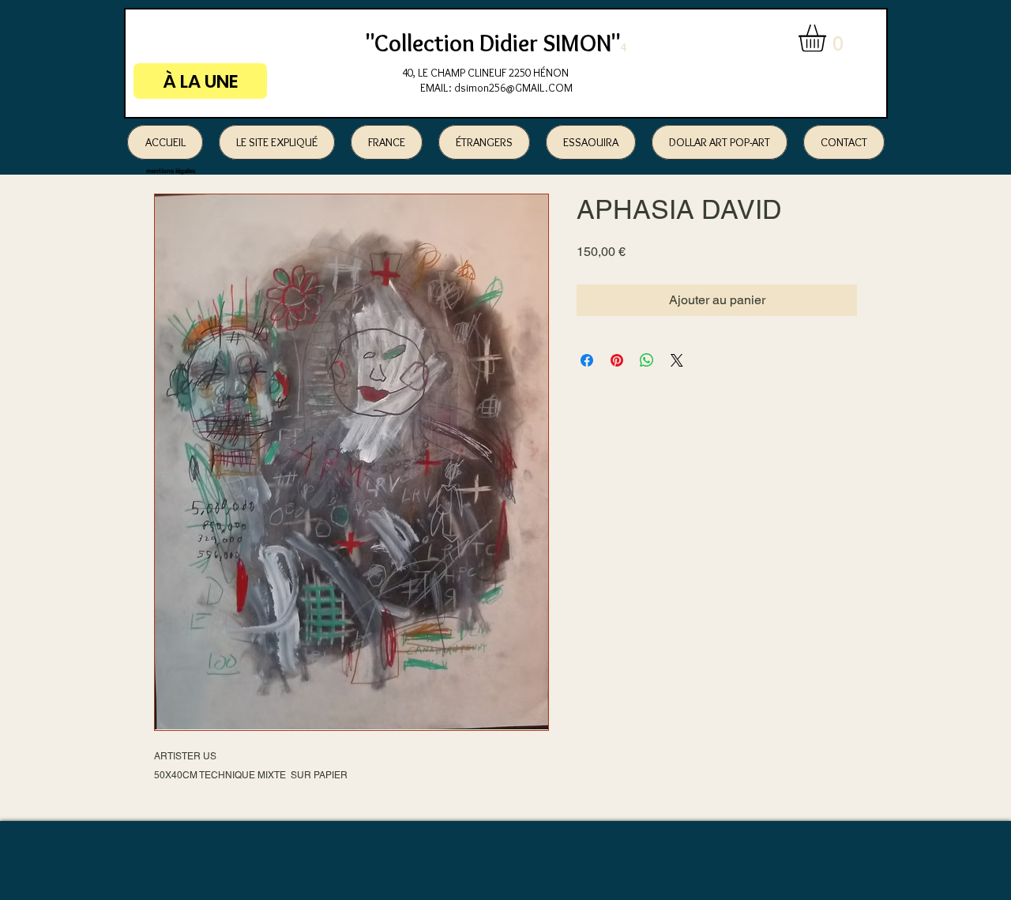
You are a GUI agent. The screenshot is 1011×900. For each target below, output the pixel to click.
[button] (828, 38)
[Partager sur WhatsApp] (646, 360)
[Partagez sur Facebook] (586, 360)
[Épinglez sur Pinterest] (616, 360)
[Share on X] (676, 360)
